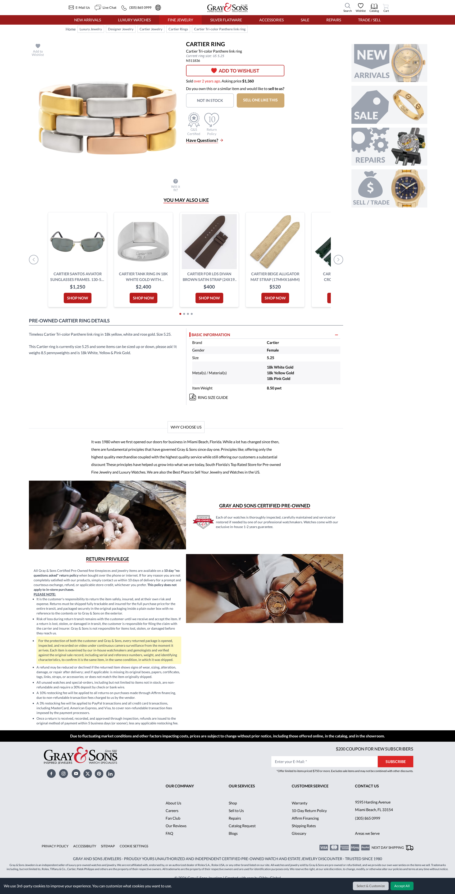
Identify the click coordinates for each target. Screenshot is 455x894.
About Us (174, 810)
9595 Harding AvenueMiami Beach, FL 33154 (374, 813)
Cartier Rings (175, 29)
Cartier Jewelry (149, 29)
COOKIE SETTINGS (132, 853)
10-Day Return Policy (309, 818)
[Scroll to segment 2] (184, 314)
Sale (304, 20)
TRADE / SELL (369, 20)
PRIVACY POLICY (54, 853)
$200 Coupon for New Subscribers (374, 756)
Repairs (333, 20)
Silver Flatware (226, 20)
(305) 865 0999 (367, 825)
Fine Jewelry (180, 20)
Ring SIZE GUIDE (213, 397)
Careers (172, 818)
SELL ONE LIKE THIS (263, 100)
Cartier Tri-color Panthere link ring (215, 29)
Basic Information (211, 334)
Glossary (299, 841)
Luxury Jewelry (90, 29)
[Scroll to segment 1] (180, 314)
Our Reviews (176, 833)
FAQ (169, 841)
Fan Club (173, 825)
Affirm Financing (305, 825)
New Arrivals (87, 20)
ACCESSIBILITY (83, 853)
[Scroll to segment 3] (188, 314)
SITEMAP (106, 853)
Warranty (300, 810)
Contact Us (367, 793)
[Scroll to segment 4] (192, 314)
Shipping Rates (304, 833)
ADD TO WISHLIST (240, 70)
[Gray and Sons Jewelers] (227, 7)
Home (71, 29)
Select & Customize (371, 886)
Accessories (271, 20)
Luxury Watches (134, 20)
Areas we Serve (368, 841)
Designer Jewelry (120, 29)
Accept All (402, 886)
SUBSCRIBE (395, 769)
